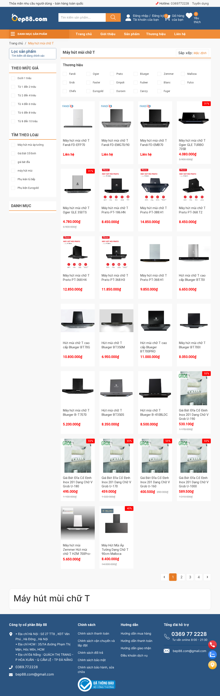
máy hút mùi (25, 170)
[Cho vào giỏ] (194, 108)
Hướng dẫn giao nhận (136, 648)
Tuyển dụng (200, 3)
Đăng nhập (140, 15)
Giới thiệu (107, 34)
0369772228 (180, 3)
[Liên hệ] (212, 668)
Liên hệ (180, 34)
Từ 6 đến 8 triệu (27, 112)
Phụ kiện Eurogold (28, 187)
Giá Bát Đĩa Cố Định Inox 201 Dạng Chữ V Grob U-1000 (194, 482)
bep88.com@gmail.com (34, 674)
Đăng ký (158, 15)
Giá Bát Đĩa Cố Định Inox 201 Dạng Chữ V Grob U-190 (194, 414)
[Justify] (112, 17)
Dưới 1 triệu (24, 78)
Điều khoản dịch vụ (134, 655)
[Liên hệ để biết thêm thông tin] (78, 122)
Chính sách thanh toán (93, 633)
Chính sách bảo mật (92, 660)
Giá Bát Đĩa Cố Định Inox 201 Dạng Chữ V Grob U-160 (155, 482)
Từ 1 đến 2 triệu (27, 86)
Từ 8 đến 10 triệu (28, 121)
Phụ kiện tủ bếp (26, 179)
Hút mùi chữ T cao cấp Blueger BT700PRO (153, 347)
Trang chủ (84, 34)
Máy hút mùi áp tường (31, 144)
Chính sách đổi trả (90, 652)
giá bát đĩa (24, 162)
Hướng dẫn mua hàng (136, 633)
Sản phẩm (132, 34)
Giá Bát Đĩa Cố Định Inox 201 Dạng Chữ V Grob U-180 (78, 482)
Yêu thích (197, 20)
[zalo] (212, 657)
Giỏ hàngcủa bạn (178, 17)
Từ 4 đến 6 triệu (27, 104)
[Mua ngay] (194, 129)
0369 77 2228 (189, 634)
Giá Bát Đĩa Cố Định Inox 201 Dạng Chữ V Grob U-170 (116, 482)
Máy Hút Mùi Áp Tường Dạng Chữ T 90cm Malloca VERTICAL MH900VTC (115, 553)
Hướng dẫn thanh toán (136, 641)
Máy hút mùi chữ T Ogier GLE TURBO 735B (192, 145)
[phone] (212, 648)
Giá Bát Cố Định (27, 153)
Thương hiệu (156, 34)
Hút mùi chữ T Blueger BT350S (113, 412)
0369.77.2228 (26, 667)
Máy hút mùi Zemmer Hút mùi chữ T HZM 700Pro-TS (77, 551)
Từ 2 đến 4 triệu (27, 95)
